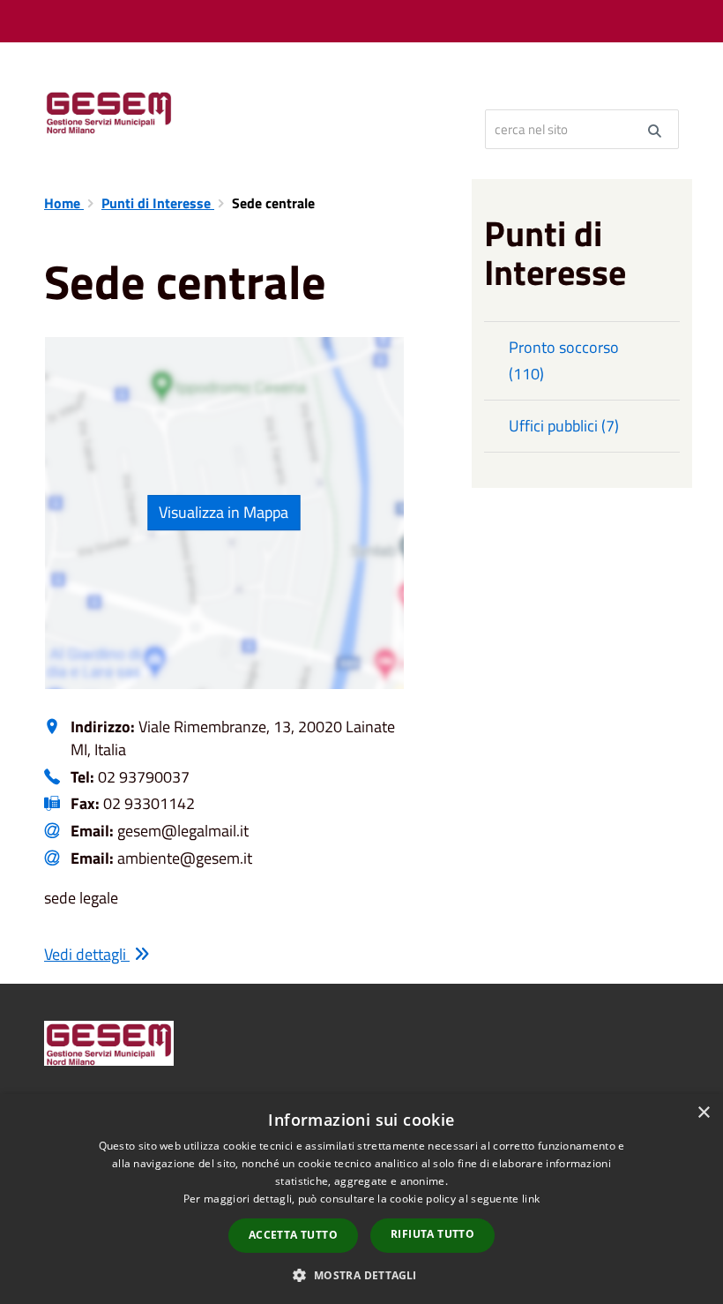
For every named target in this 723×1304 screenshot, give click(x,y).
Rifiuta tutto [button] (432, 1233)
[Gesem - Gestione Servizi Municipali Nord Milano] (258, 110)
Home (64, 203)
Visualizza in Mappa (223, 512)
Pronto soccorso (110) (564, 360)
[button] (361, 1274)
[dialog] (361, 1199)
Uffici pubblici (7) (564, 426)
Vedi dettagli (87, 954)
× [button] (703, 1113)
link (531, 1198)
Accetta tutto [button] (293, 1234)
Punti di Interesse (157, 203)
